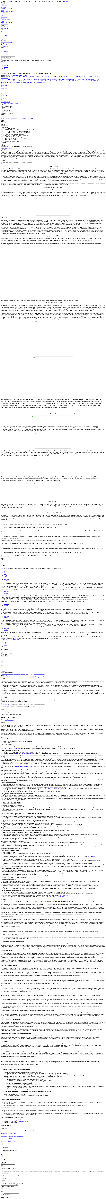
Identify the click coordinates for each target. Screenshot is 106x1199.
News (2, 4)
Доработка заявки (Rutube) (8, 1141)
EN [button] (1, 31)
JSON (5, 645)
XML (5, 643)
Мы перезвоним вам (6, 1125)
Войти (8, 1197)
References (6, 69)
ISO (5, 642)
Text (5, 68)
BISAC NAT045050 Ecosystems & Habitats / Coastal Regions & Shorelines (34, 79)
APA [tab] (5, 574)
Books (2, 10)
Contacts (3, 671)
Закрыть (3, 1186)
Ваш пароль (4, 1177)
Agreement (3, 674)
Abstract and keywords (6, 148)
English (5, 35)
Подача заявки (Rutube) (7, 1138)
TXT (5, 646)
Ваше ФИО (4, 1162)
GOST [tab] (5, 571)
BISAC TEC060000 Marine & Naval (37, 82)
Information (6, 65)
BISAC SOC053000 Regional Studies (18, 82)
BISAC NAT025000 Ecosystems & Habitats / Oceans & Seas (68, 79)
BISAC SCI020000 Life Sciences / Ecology (75, 80)
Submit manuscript (5, 28)
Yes (1, 1154)
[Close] (1, 562)
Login (32, 677)
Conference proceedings (6, 8)
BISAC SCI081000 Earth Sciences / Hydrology (24, 80)
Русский (6, 33)
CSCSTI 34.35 (4, 78)
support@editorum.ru (20, 1120)
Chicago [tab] (6, 575)
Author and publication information (9, 103)
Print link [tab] (6, 580)
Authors (3, 12)
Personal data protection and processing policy (17, 674)
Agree (2, 2)
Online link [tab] (6, 579)
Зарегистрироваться (11, 1186)
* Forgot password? (39, 677)
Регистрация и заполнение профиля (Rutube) (12, 1136)
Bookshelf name (5, 654)
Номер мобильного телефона (8, 1168)
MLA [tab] (5, 572)
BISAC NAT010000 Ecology (8, 79)
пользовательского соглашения (23, 1181)
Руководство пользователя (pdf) (9, 1133)
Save (6, 655)
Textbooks (10, 11)
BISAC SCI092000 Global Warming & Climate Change (50, 80)
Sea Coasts (3, 7)
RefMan (12, 639)
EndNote (7, 639)
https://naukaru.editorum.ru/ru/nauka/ (10, 748)
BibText (3, 639)
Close (2, 655)
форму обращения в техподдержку (18, 1121)
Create (6, 675)
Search (2, 25)
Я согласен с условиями (8, 1181)
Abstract (6, 67)
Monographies (4, 11)
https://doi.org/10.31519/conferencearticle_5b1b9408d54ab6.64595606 (18, 118)
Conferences (4, 5)
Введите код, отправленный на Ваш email (12, 1183)
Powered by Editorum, (39, 674)
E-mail (2, 1175)
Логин (2, 1194)
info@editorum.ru (9, 720)
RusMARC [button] (17, 639)
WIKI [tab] (5, 576)
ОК (16, 1184)
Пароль (3, 1196)
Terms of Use (66, 1)
